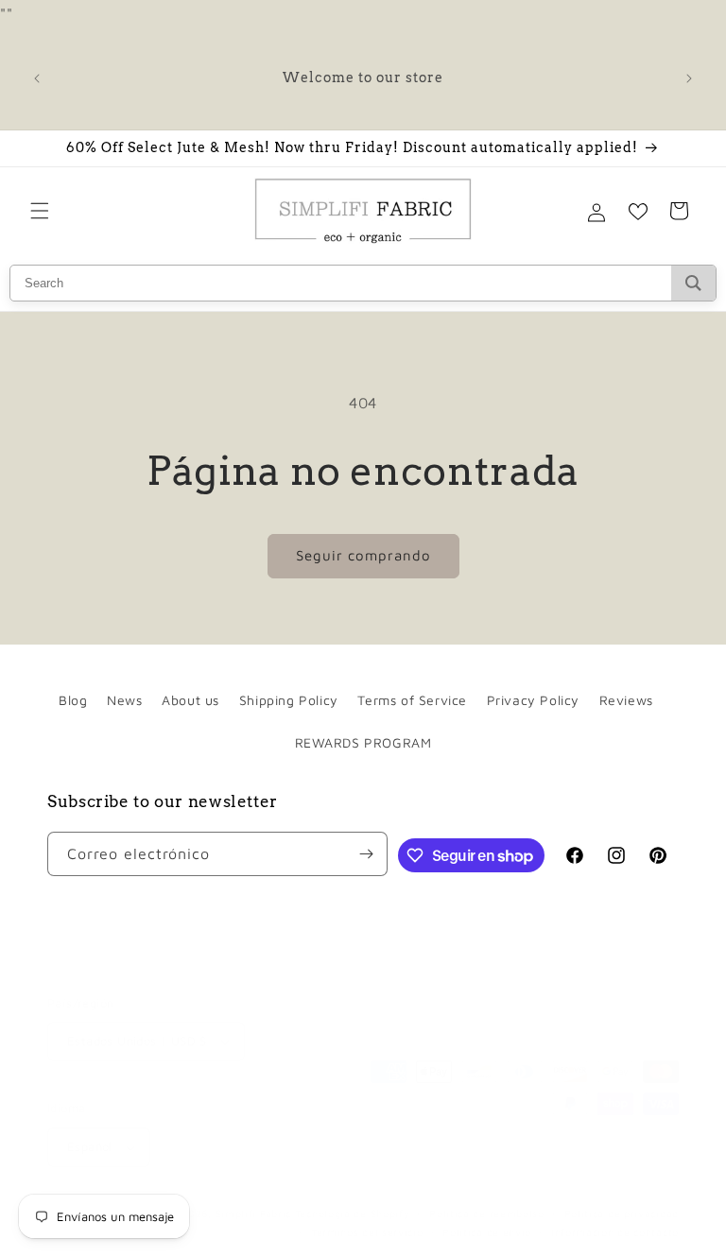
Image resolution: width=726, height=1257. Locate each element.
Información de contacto (615, 1232)
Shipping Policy (288, 700)
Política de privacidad (621, 1213)
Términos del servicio (367, 1232)
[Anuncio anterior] (37, 78)
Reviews (626, 700)
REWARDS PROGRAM (363, 742)
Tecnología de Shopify (352, 1213)
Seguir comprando (363, 555)
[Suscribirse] (366, 854)
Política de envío (486, 1232)
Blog (73, 700)
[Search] (693, 283)
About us (190, 700)
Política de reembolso (486, 1213)
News (124, 700)
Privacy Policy (533, 700)
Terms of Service (412, 700)
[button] (39, 211)
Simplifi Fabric (254, 1213)
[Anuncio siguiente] (689, 78)
